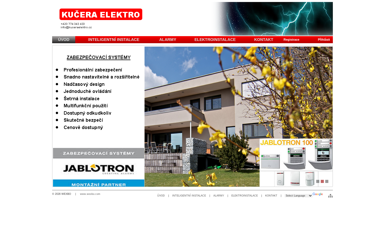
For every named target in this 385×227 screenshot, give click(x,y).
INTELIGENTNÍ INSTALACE (189, 195)
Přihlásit (324, 39)
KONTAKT (271, 195)
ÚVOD (161, 195)
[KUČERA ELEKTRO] (192, 19)
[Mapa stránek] (330, 195)
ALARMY (218, 195)
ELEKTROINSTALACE (244, 195)
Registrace (291, 39)
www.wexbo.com (90, 194)
